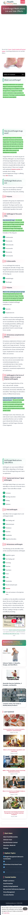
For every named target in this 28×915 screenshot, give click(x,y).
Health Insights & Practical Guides (17, 630)
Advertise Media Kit (9, 845)
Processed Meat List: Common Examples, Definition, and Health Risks (14, 729)
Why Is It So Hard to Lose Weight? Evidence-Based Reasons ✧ (14, 791)
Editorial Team (7, 839)
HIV (7, 175)
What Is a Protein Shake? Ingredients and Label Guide (14, 750)
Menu (23, 2)
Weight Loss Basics (8, 881)
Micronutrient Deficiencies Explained (14, 889)
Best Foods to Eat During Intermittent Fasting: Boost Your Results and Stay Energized (14, 813)
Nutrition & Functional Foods (13, 864)
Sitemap (5, 848)
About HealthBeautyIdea (10, 837)
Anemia (8, 588)
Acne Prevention (8, 883)
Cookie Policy (6, 913)
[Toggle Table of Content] (22, 74)
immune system (15, 169)
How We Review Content (10, 842)
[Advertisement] (14, 29)
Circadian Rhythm (8, 895)
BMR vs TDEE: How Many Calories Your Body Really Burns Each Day (14, 771)
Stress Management (9, 892)
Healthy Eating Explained (10, 886)
